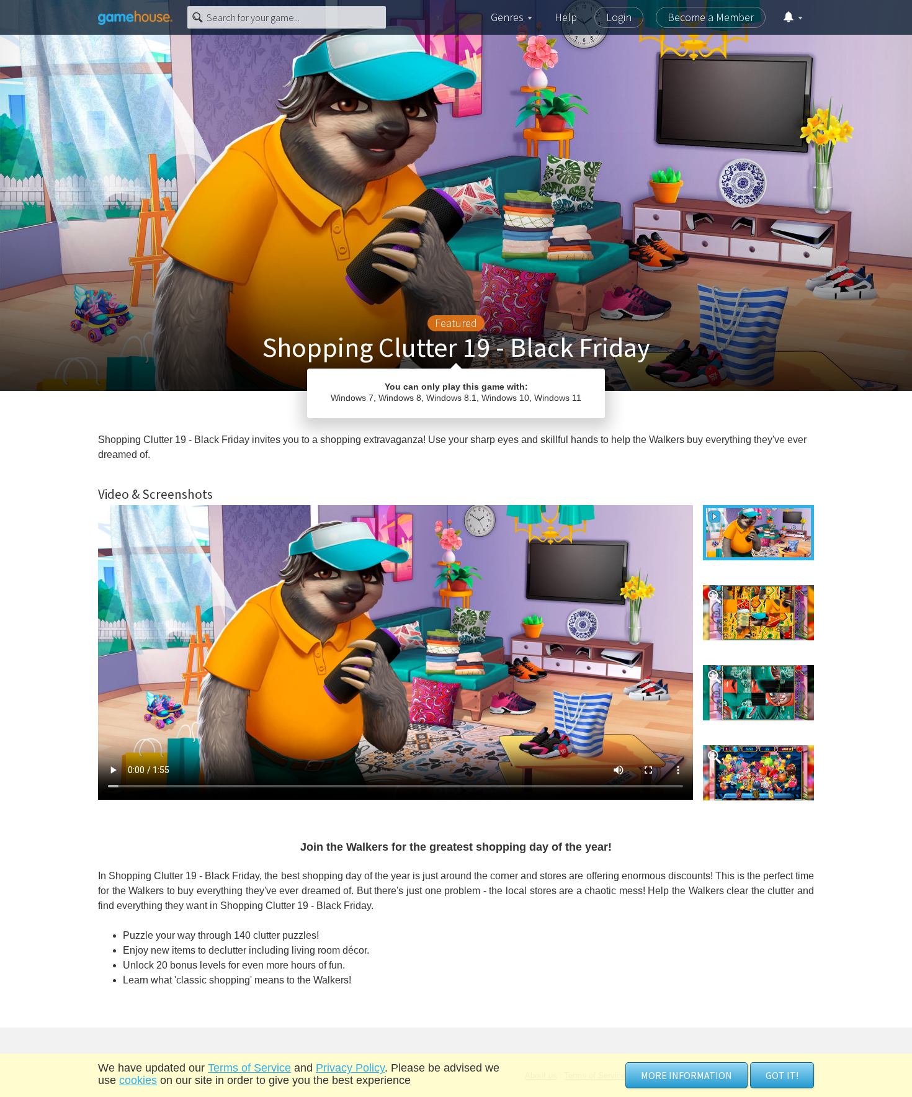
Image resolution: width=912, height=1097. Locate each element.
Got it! (782, 1075)
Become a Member (711, 17)
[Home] (135, 17)
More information (686, 1075)
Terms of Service (249, 1068)
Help (566, 17)
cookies (138, 1080)
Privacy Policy (350, 1068)
